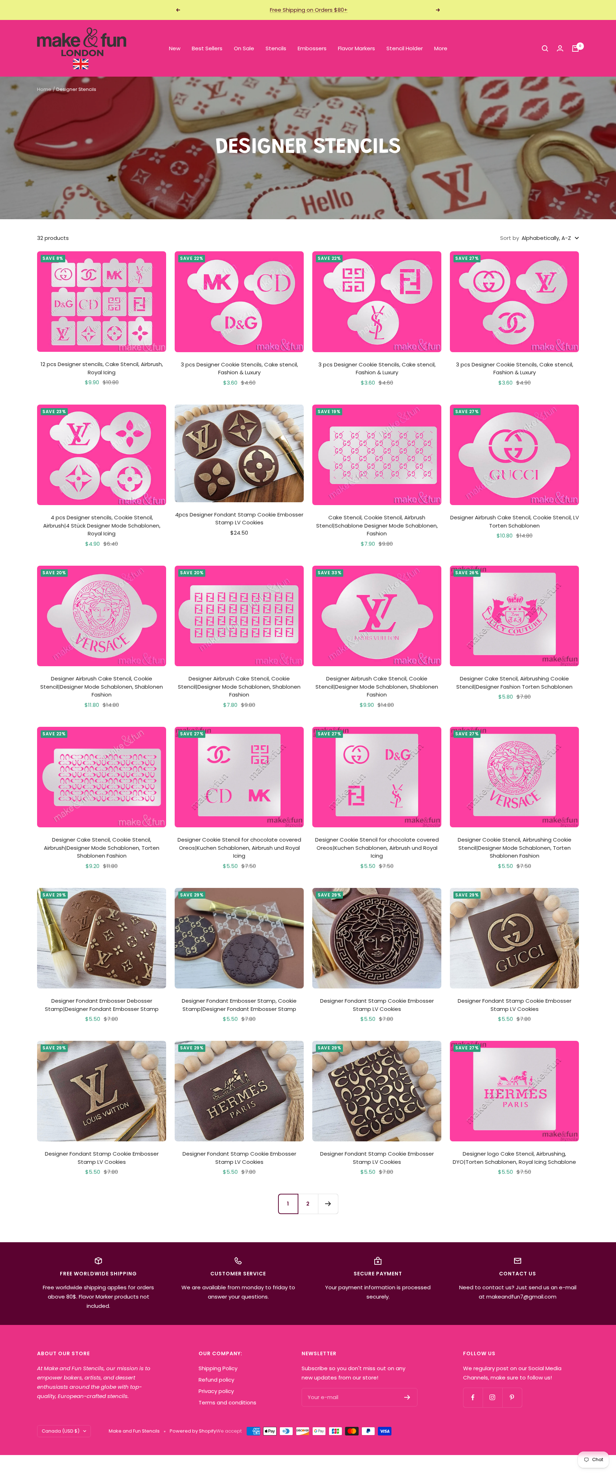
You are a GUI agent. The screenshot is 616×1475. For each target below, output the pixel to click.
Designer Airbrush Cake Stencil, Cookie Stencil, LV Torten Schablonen (514, 521)
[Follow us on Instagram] (492, 1397)
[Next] (328, 1204)
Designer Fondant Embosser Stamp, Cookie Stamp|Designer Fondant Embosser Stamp (239, 1005)
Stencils (276, 48)
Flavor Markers (356, 48)
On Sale (244, 48)
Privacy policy (216, 1391)
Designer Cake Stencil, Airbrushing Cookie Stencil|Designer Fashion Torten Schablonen (514, 682)
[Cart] (575, 48)
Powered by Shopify (193, 1431)
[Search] (545, 48)
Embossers (312, 48)
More (440, 48)
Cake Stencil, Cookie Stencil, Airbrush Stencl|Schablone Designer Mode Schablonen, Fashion (377, 525)
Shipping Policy (218, 1368)
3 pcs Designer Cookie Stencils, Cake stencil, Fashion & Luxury (239, 368)
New (174, 48)
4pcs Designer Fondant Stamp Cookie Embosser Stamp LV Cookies (239, 518)
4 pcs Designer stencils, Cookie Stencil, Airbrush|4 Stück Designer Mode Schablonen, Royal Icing (101, 525)
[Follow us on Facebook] (473, 1397)
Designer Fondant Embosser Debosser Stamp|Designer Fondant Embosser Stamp (102, 1005)
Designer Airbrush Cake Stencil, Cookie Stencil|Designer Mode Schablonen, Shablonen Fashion (101, 686)
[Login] (560, 48)
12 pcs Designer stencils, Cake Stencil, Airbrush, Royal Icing (102, 368)
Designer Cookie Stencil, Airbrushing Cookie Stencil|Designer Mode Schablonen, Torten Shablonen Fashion (514, 847)
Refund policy (216, 1379)
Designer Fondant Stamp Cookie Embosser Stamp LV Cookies (377, 1005)
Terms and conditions (227, 1402)
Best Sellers (207, 48)
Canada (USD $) (60, 1431)
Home (44, 89)
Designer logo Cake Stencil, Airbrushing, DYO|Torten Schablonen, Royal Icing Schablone (514, 1158)
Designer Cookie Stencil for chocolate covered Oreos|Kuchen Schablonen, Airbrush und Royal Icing (239, 847)
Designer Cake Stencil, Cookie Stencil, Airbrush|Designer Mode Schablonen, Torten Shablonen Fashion (101, 847)
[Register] (407, 1397)
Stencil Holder (404, 48)
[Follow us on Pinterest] (512, 1397)
